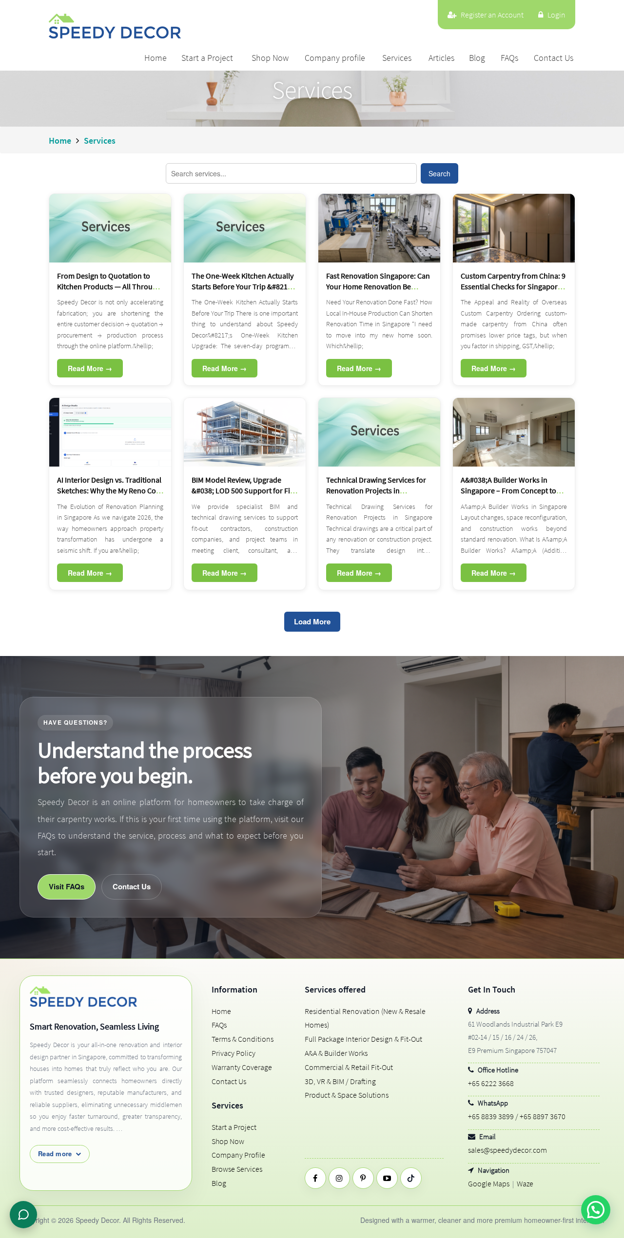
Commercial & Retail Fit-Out (349, 1067)
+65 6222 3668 (491, 1083)
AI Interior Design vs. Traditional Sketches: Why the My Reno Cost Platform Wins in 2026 (109, 490)
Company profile (335, 57)
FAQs (509, 57)
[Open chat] (23, 1214)
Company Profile (238, 1155)
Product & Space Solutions (347, 1095)
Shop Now (270, 57)
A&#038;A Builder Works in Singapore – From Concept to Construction (508, 490)
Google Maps (488, 1183)
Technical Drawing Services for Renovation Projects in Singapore (376, 490)
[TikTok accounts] (411, 1178)
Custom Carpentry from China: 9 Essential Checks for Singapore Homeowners (513, 286)
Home (155, 57)
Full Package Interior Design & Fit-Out (363, 1039)
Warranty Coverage (242, 1067)
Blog (477, 57)
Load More (312, 621)
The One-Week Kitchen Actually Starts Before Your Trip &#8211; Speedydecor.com (242, 286)
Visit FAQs (66, 886)
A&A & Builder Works (336, 1053)
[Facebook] (315, 1178)
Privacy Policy (233, 1053)
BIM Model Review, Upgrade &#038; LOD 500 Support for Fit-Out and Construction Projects (243, 490)
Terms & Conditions (242, 1039)
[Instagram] (339, 1178)
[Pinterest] (363, 1178)
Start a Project (207, 57)
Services (396, 57)
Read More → (90, 368)
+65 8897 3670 (543, 1116)
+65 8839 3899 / (493, 1116)
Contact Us (553, 57)
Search (439, 173)
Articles (441, 57)
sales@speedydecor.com (507, 1150)
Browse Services (237, 1169)
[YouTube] (387, 1178)
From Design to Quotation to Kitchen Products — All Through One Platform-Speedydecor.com (109, 286)
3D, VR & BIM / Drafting (340, 1081)
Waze (525, 1183)
